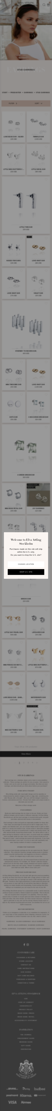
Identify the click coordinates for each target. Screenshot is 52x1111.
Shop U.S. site (26, 572)
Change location (26, 564)
